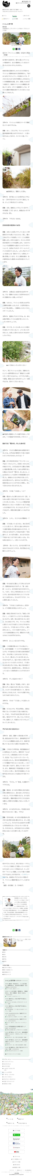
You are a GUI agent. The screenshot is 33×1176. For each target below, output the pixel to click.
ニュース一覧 (10, 1119)
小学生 (4, 956)
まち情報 (16, 19)
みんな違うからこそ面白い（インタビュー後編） (17, 1016)
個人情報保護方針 (28, 1170)
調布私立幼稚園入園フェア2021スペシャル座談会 (17, 1029)
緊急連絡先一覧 (26, 1)
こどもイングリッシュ (8, 1061)
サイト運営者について (17, 1159)
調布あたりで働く (8, 1083)
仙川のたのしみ (7, 1063)
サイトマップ (12, 1170)
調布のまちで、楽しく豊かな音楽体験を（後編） (17, 1037)
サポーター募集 (17, 1161)
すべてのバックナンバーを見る (14, 1054)
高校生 (4, 961)
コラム (15, 15)
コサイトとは (17, 1156)
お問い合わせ (17, 1164)
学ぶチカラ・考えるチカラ (9, 1079)
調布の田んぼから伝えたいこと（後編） (15, 1050)
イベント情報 (27, 19)
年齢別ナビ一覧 (11, 1123)
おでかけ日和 (7, 1066)
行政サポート (6, 19)
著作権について (19, 1170)
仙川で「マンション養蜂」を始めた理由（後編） (24, 940)
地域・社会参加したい (8, 969)
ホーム (4, 15)
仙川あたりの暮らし (7, 967)
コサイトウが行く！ (8, 1076)
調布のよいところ (7, 974)
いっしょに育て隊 (8, 1072)
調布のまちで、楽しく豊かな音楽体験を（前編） (17, 1044)
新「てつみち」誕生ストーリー (13, 988)
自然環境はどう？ (7, 972)
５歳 (4, 954)
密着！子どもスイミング (9, 1081)
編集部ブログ (21, 1119)
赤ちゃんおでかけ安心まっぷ (23, 2)
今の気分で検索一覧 (22, 1123)
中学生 (4, 959)
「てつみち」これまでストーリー (13, 996)
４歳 (4, 952)
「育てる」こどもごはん (9, 1074)
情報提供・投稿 (17, 1167)
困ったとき (26, 15)
